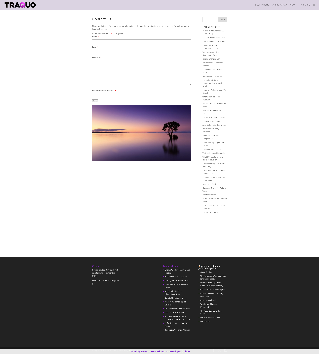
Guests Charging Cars (211, 59)
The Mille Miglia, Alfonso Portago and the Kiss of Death (212, 83)
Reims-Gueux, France (211, 121)
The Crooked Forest (210, 212)
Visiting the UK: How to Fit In (214, 41)
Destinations (262, 5)
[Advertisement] (218, 233)
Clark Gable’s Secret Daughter (212, 289)
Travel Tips (304, 5)
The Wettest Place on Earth (213, 117)
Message (96, 57)
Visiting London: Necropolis (213, 153)
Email (95, 47)
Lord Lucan (205, 321)
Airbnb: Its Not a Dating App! (214, 125)
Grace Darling (206, 272)
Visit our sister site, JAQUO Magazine (210, 267)
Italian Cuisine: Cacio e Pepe (214, 149)
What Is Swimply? (209, 195)
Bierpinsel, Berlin (209, 184)
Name (95, 36)
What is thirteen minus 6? (104, 90)
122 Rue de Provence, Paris (213, 37)
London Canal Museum (212, 76)
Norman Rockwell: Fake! (210, 317)
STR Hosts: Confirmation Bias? (177, 308)
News (292, 5)
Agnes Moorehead (208, 300)
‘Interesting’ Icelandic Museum (177, 330)
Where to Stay (279, 5)
